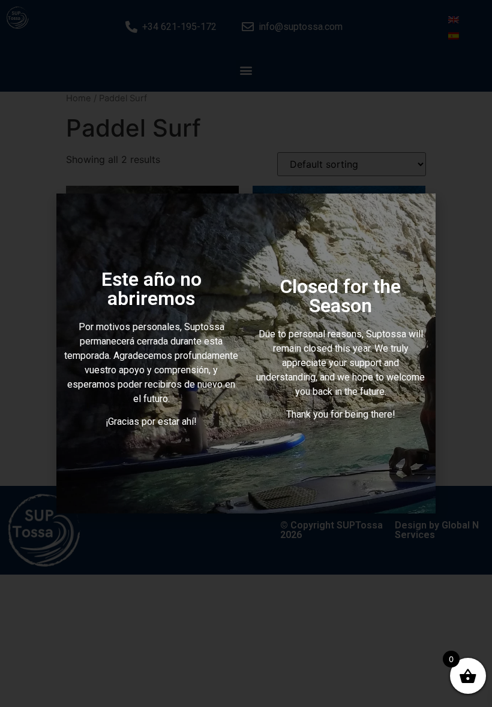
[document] (246, 353)
